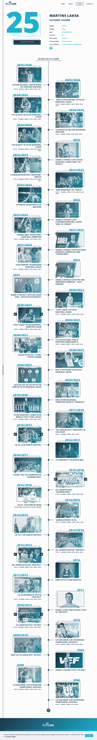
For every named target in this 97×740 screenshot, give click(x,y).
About (71, 4)
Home (63, 4)
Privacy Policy (11, 736)
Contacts (89, 4)
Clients (79, 4)
